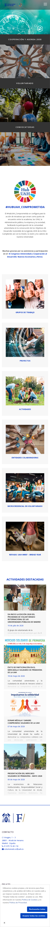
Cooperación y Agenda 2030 (25, 39)
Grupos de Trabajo (25, 312)
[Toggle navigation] (45, 4)
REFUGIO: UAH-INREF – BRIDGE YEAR (25, 554)
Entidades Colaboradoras (25, 457)
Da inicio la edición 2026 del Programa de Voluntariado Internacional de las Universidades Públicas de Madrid (24, 618)
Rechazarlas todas (37, 909)
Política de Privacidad (18, 903)
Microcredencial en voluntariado (25, 506)
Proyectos (25, 360)
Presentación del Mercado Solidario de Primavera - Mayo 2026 (25, 774)
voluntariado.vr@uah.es (14, 849)
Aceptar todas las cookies (33, 916)
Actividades (25, 409)
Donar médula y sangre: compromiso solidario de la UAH (24, 721)
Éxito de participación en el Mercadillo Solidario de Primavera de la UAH (25, 670)
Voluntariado (24, 83)
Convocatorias (25, 127)
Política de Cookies (29, 900)
